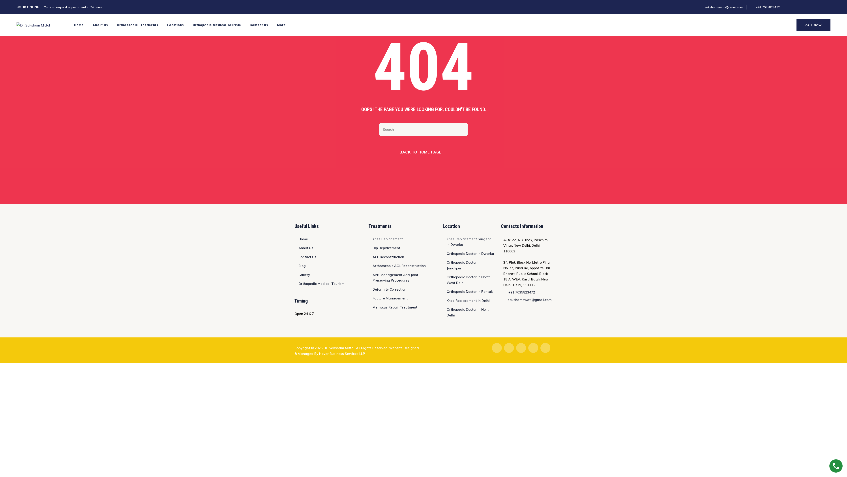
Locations (175, 25)
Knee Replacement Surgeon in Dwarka (469, 242)
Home (79, 25)
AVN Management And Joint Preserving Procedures (395, 278)
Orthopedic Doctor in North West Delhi (469, 280)
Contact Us (259, 25)
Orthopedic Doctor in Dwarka (470, 254)
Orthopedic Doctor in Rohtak (470, 292)
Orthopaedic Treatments (137, 25)
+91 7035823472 (768, 7)
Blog (302, 266)
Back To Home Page (420, 152)
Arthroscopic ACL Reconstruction (399, 266)
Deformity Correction (389, 289)
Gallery (304, 275)
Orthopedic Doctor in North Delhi (469, 312)
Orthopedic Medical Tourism (217, 25)
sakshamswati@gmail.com (724, 7)
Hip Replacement (386, 248)
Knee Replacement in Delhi (468, 301)
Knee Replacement (388, 239)
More (281, 25)
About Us (100, 25)
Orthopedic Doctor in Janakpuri (463, 265)
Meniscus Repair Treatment (395, 307)
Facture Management (390, 298)
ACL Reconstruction (388, 257)
